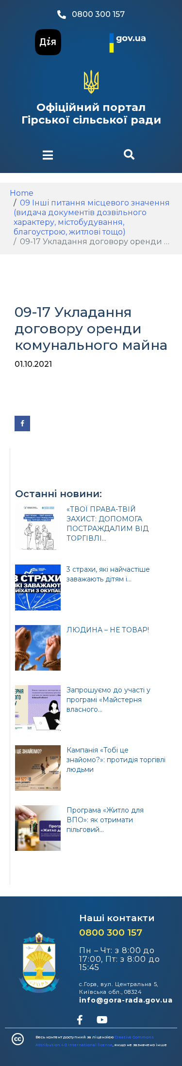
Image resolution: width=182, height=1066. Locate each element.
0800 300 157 (110, 932)
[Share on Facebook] (22, 423)
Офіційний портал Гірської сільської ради (91, 113)
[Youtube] (102, 1020)
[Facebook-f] (80, 1020)
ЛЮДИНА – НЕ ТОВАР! (107, 630)
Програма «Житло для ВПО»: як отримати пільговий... (105, 820)
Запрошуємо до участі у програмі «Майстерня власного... (108, 700)
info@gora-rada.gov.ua (126, 1000)
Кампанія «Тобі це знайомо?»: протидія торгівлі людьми (115, 760)
